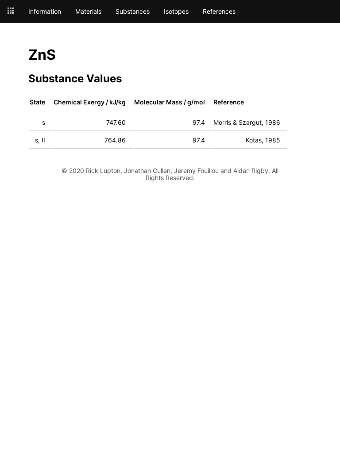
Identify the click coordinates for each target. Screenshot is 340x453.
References (219, 11)
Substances (133, 11)
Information (44, 11)
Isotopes (176, 11)
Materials (88, 11)
